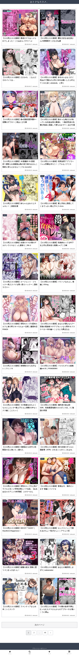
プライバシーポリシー (39, 648)
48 (45, 633)
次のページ (39, 625)
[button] (73, 404)
